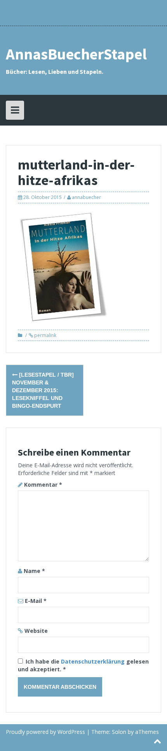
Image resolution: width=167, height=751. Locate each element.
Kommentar (43, 484)
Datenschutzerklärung (93, 661)
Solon (119, 731)
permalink (44, 335)
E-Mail (36, 600)
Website (36, 630)
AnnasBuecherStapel (76, 54)
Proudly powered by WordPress (45, 731)
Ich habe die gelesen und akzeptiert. (83, 665)
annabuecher (86, 197)
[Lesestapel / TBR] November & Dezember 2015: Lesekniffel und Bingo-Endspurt (43, 390)
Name (34, 571)
